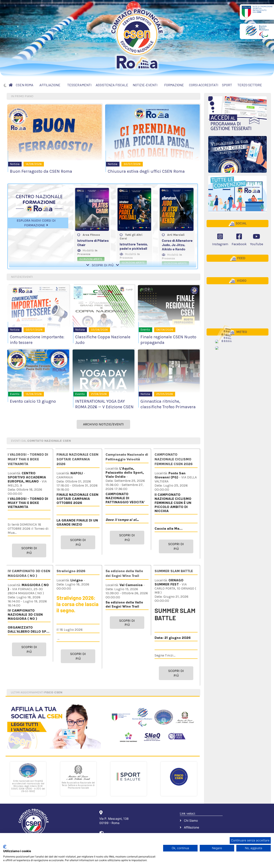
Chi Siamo (191, 820)
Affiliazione (191, 827)
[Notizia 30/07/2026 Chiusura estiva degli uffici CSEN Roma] (152, 132)
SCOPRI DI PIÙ (102, 265)
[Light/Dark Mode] (5, 85)
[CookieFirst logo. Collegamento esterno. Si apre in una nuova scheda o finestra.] (4, 847)
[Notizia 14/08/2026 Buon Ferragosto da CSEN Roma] (54, 132)
